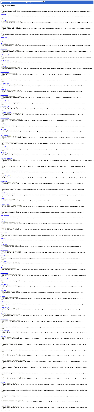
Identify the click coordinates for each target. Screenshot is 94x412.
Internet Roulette (4, 37)
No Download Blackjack (6, 112)
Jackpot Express (4, 123)
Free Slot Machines (4, 255)
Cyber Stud (3, 296)
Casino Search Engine (5, 72)
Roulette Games (4, 66)
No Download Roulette (5, 54)
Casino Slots (3, 290)
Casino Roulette (4, 8)
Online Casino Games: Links (6, 158)
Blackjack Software (4, 95)
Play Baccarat (3, 227)
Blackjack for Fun (4, 89)
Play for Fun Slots (4, 244)
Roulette (2, 31)
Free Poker (3, 141)
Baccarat (2, 186)
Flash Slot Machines (5, 215)
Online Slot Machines (5, 330)
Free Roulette (3, 43)
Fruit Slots (3, 382)
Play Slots (3, 324)
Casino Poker (3, 336)
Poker (2, 267)
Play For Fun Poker (4, 273)
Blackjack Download (5, 204)
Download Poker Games (5, 175)
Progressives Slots (4, 250)
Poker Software (4, 163)
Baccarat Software (4, 284)
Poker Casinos (3, 192)
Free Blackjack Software (5, 135)
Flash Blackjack (4, 232)
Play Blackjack (4, 261)
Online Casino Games (5, 106)
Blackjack (3, 198)
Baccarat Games (4, 181)
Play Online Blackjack (5, 278)
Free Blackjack (4, 129)
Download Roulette (4, 20)
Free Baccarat (3, 152)
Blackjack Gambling (5, 118)
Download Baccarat (5, 100)
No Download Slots (5, 301)
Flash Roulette (3, 14)
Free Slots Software (4, 405)
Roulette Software (4, 26)
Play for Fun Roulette (5, 60)
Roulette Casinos (4, 49)
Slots (1, 387)
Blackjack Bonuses (4, 209)
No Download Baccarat (5, 169)
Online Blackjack (4, 146)
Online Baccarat (4, 221)
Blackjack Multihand (5, 307)
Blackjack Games (4, 319)
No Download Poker (5, 83)
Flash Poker (3, 238)
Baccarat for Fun (4, 313)
